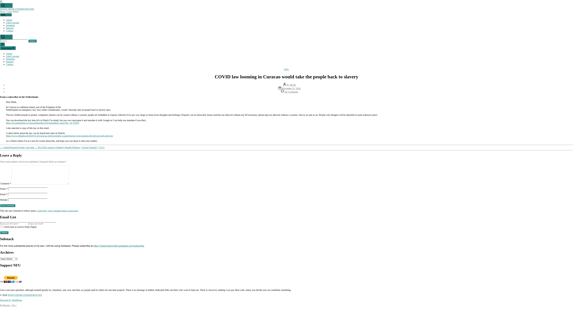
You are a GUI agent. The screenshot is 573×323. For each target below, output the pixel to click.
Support (9, 28)
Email (3, 194)
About (9, 20)
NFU (286, 69)
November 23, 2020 (291, 88)
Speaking (10, 25)
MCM (293, 85)
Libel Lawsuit (12, 22)
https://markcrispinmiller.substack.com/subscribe (118, 245)
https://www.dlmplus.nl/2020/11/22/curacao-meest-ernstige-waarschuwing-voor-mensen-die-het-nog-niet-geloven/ (59, 136)
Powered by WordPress (11, 300)
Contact (9, 30)
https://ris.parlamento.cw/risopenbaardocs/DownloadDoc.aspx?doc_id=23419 (42, 123)
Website (3, 200)
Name (3, 189)
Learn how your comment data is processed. (57, 211)
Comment (5, 183)
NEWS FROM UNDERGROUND (17, 9)
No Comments (291, 92)
